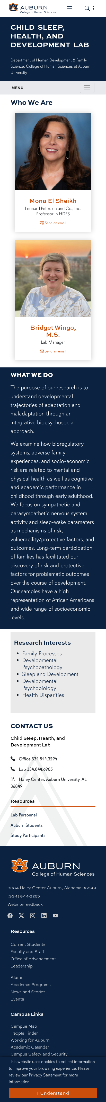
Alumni (17, 977)
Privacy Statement (45, 1075)
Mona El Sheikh (53, 200)
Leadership (22, 966)
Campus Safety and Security (39, 1054)
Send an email (55, 223)
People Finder (24, 1033)
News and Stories (28, 992)
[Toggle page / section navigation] (87, 88)
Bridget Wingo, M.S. (53, 330)
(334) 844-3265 (23, 896)
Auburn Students (26, 825)
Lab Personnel (24, 815)
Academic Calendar (30, 1047)
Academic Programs (31, 984)
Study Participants (28, 835)
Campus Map (24, 1026)
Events (17, 999)
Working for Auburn (30, 1040)
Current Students (28, 944)
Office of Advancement (33, 959)
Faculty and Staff (27, 951)
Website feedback (25, 904)
